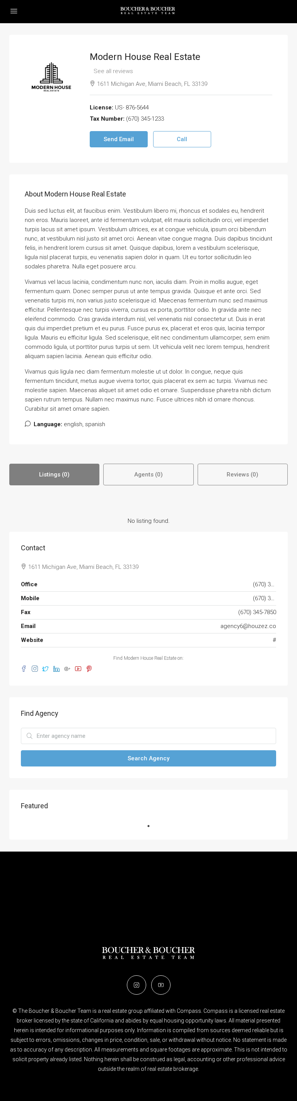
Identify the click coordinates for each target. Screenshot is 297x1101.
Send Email (119, 139)
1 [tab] (152, 826)
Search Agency (148, 758)
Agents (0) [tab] (148, 474)
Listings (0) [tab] (54, 474)
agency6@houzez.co (248, 626)
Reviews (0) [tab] (242, 474)
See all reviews (113, 71)
